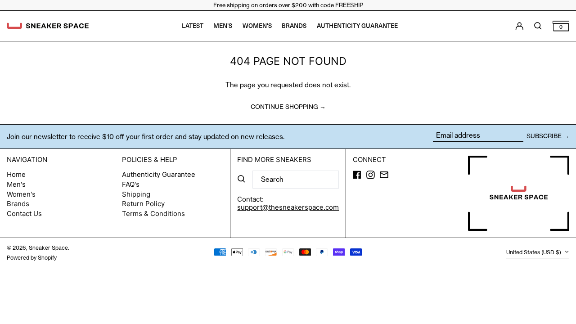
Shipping (136, 194)
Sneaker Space (48, 247)
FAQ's (131, 184)
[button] (561, 26)
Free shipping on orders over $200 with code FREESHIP (288, 5)
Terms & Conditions (153, 213)
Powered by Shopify (32, 257)
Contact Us (24, 213)
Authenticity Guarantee (158, 174)
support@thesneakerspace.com (288, 207)
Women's (21, 194)
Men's (16, 184)
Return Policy (143, 203)
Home (16, 174)
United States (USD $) (534, 252)
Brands (18, 203)
